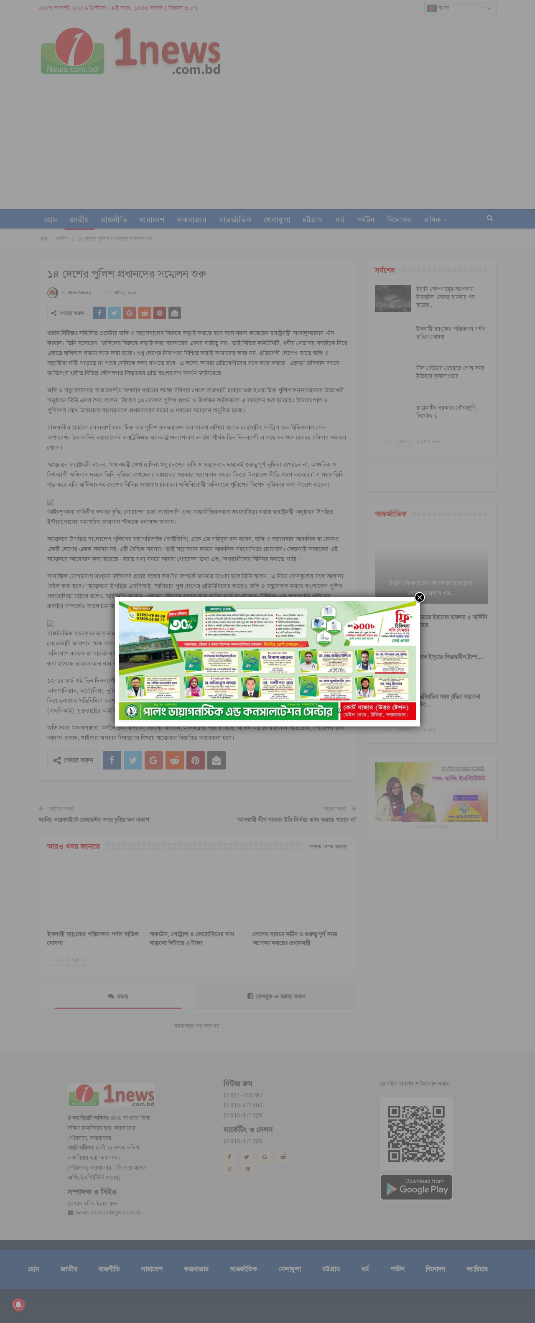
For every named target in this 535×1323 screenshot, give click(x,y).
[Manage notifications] (18, 1304)
